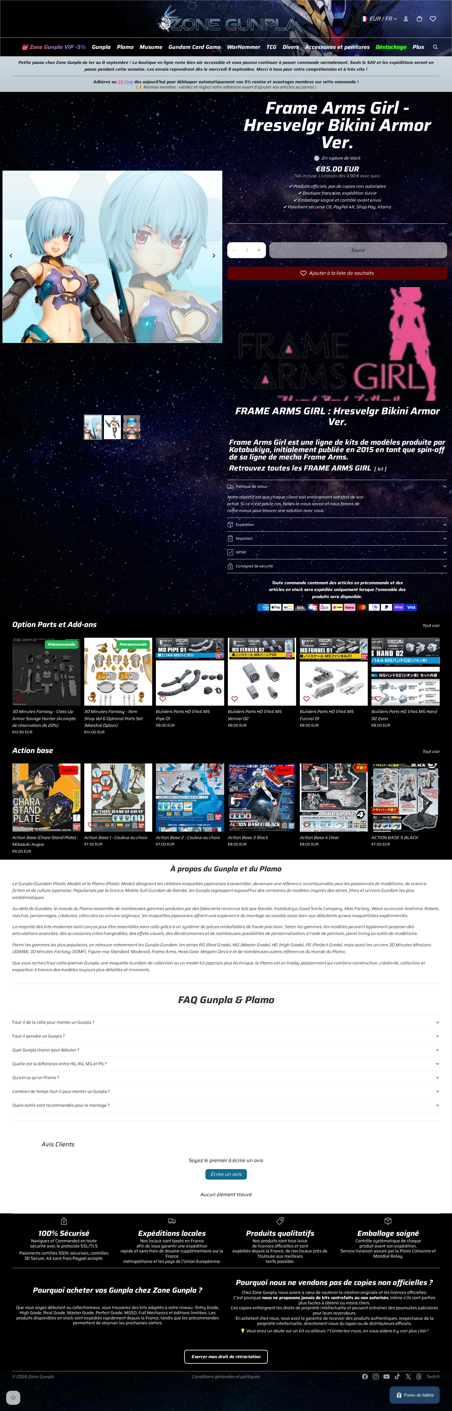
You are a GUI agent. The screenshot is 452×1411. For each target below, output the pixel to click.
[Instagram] (375, 1376)
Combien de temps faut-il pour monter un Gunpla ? (61, 1091)
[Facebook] (365, 1376)
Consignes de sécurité (254, 566)
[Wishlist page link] (433, 19)
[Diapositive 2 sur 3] (112, 427)
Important (244, 538)
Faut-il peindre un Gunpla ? (38, 1036)
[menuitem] (418, 47)
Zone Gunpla (41, 1376)
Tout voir (431, 625)
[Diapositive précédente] (9, 257)
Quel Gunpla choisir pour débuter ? (45, 1049)
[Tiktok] (397, 1376)
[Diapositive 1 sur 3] (93, 427)
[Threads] (419, 1376)
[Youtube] (386, 1376)
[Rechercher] (435, 47)
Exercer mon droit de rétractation (226, 1356)
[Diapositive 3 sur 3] (131, 427)
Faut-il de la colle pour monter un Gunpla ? (53, 1022)
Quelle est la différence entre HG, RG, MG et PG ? (59, 1063)
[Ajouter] (143, 696)
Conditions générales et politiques (226, 1376)
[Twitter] (408, 1376)
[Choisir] (71, 696)
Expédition (245, 524)
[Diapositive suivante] (215, 257)
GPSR (241, 552)
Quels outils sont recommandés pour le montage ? (61, 1105)
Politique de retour (251, 486)
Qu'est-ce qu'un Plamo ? (35, 1077)
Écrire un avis (226, 1174)
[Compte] (406, 19)
